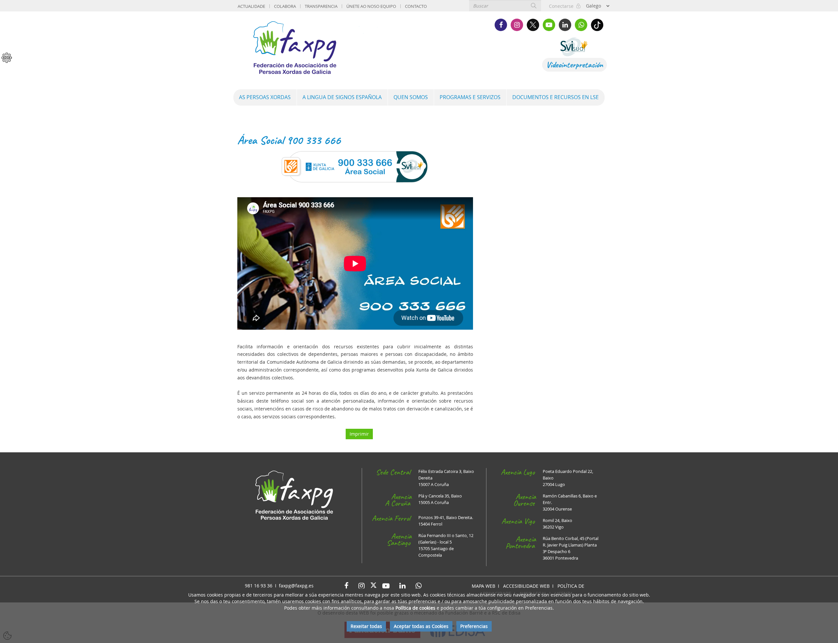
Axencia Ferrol (391, 518)
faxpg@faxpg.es (296, 585)
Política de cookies (415, 608)
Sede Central (393, 472)
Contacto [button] (416, 6)
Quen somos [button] (410, 97)
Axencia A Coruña (398, 500)
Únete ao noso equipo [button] (371, 6)
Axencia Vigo (518, 521)
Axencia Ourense (524, 500)
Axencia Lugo (518, 472)
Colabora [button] (285, 6)
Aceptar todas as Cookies (421, 626)
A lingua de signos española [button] (342, 97)
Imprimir (359, 434)
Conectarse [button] (562, 6)
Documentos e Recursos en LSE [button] (555, 97)
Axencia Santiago (399, 539)
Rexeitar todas (366, 626)
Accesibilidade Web (526, 586)
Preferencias (474, 626)
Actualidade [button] (251, 6)
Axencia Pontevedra (520, 542)
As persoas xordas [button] (265, 97)
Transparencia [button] (321, 6)
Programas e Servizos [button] (470, 97)
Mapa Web (483, 586)
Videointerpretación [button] (574, 64)
